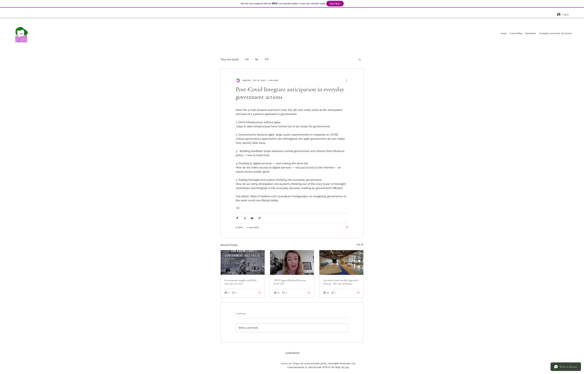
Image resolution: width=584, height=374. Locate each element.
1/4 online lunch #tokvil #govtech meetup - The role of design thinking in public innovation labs (341, 282)
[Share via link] (259, 218)
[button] (359, 59)
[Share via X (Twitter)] (244, 218)
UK (247, 59)
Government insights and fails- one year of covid (240, 282)
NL (257, 59)
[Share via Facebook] (237, 218)
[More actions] (346, 80)
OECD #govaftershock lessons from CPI (290, 282)
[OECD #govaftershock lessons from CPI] (292, 262)
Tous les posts (230, 59)
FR (266, 59)
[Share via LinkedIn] (252, 218)
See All (359, 244)
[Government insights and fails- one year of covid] (243, 262)
